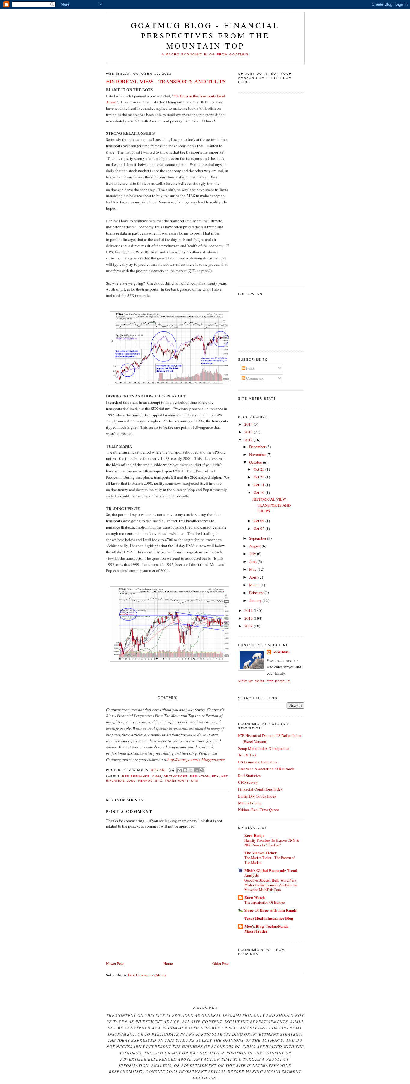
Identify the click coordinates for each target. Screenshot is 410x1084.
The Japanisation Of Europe (264, 902)
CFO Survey (248, 782)
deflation (200, 776)
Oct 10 (259, 492)
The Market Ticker (260, 852)
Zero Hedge (254, 835)
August (255, 546)
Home (168, 963)
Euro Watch (254, 897)
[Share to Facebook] (197, 770)
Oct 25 (259, 469)
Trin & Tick (247, 755)
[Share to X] (191, 770)
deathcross (175, 776)
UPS (194, 780)
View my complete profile (264, 681)
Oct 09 (259, 520)
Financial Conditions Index (260, 789)
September (258, 538)
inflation (115, 780)
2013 (249, 432)
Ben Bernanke (136, 776)
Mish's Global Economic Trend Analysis (270, 872)
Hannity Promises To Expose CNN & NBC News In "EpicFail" (271, 842)
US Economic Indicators (257, 762)
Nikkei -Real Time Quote (258, 809)
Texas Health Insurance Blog (268, 918)
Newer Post (115, 963)
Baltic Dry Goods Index (257, 796)
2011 (249, 610)
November (258, 454)
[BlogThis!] (185, 770)
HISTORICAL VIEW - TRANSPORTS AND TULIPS (166, 81)
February (256, 592)
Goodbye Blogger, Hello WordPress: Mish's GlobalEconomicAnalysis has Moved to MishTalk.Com (270, 885)
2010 (249, 618)
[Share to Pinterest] (202, 770)
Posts (250, 368)
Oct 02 (259, 528)
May (253, 569)
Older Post (220, 963)
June (253, 561)
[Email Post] (171, 769)
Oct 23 (259, 477)
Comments (254, 378)
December (257, 446)
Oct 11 (259, 484)
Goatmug (281, 652)
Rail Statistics (249, 775)
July (253, 553)
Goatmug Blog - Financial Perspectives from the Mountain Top (205, 35)
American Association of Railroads (266, 768)
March (255, 585)
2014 (249, 424)
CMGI (156, 776)
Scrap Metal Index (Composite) (263, 748)
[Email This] (179, 770)
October (256, 462)
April (253, 577)
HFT (224, 776)
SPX (158, 780)
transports (176, 780)
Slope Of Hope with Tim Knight (270, 910)
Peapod (145, 780)
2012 (249, 439)
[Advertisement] (262, 189)
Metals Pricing (250, 803)
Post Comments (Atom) (147, 975)
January (256, 600)
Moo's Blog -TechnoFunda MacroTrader (266, 928)
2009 (249, 626)
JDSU (131, 780)
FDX (215, 776)
